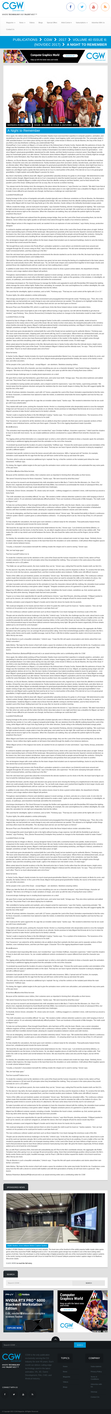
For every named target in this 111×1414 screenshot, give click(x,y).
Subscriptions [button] (81, 23)
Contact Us (10, 29)
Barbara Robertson (19, 125)
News (65, 1372)
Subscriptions (96, 1366)
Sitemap (94, 1392)
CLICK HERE (11, 1263)
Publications (25, 40)
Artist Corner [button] (65, 23)
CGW (48, 40)
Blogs (41, 23)
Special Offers (52, 23)
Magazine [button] (10, 23)
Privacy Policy (96, 1372)
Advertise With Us (98, 23)
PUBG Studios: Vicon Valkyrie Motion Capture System (27, 1246)
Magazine (66, 1377)
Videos (32, 23)
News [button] (21, 23)
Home (65, 1366)
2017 (63, 40)
